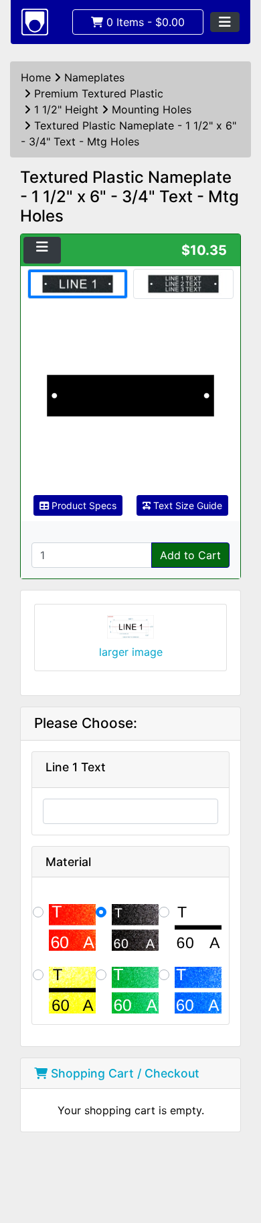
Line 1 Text (76, 767)
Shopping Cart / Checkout (123, 1073)
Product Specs (82, 505)
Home (36, 77)
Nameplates (94, 77)
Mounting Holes (151, 109)
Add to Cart (190, 555)
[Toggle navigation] (225, 22)
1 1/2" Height (66, 109)
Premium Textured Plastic (98, 93)
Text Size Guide (186, 505)
